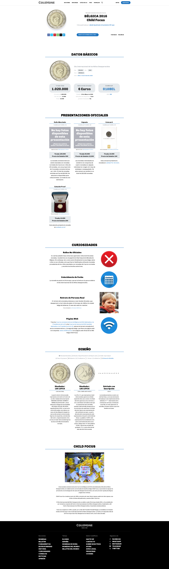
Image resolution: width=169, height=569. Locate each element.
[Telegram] (64, 35)
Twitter (116, 549)
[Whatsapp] (110, 541)
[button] (102, 2)
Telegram (116, 546)
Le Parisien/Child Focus (76, 308)
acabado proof (60, 227)
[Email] (60, 35)
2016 (90, 70)
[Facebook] (48, 35)
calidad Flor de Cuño (112, 163)
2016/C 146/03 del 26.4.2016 (85, 75)
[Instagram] (110, 544)
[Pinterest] (54, 35)
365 (111, 94)
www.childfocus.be (66, 330)
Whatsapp (116, 541)
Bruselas (81, 73)
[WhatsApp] (57, 35)
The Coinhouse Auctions (113, 149)
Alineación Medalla (108, 358)
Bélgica (81, 70)
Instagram (116, 544)
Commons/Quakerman (95, 483)
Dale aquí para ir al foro (63, 149)
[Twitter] (51, 35)
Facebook (116, 539)
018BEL (109, 89)
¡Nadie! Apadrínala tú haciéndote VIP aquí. (102, 25)
